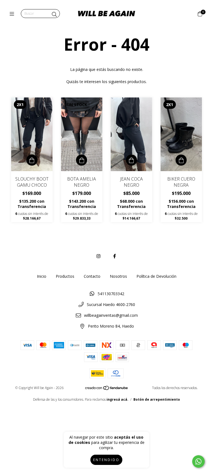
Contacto (92, 276)
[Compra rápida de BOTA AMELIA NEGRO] (81, 160)
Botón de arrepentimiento (156, 399)
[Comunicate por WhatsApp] (198, 461)
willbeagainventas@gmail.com (111, 315)
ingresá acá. (117, 399)
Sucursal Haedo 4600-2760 (111, 304)
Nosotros (118, 276)
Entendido (106, 459)
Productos (65, 276)
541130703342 (111, 293)
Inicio (41, 276)
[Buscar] (54, 14)
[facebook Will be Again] (114, 256)
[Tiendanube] (107, 389)
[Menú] (13, 13)
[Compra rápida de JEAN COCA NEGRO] (131, 160)
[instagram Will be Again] (98, 256)
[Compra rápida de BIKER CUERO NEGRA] (181, 160)
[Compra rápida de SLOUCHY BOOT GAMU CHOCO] (31, 160)
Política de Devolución (156, 276)
